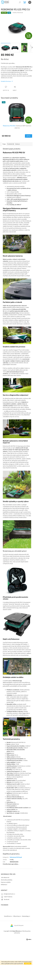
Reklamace (4, 885)
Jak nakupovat (5, 877)
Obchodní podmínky (6, 880)
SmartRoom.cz (8, 916)
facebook (6, 899)
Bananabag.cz (26, 916)
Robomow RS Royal (16, 857)
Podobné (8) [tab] (10, 144)
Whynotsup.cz (17, 916)
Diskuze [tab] (17, 144)
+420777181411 (8, 897)
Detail (28, 136)
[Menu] (30, 2)
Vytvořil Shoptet (18, 926)
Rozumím (27, 963)
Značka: (18, 13)
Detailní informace (6, 81)
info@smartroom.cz (9, 894)
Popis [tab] (4, 144)
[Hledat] (20, 2)
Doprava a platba (5, 882)
